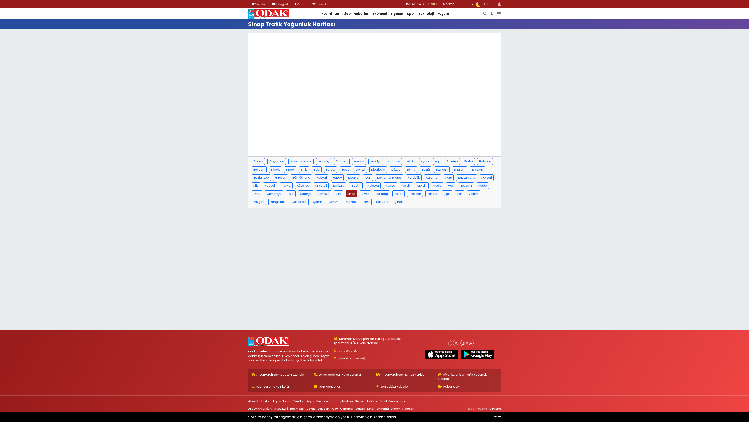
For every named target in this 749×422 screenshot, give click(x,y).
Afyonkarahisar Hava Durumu (340, 374)
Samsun (323, 194)
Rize (291, 194)
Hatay (337, 177)
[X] (456, 343)
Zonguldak (277, 202)
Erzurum (459, 169)
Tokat (398, 194)
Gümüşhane (301, 177)
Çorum (333, 202)
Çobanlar (346, 409)
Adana (258, 161)
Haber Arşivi (451, 386)
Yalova (473, 194)
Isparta (353, 177)
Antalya (375, 161)
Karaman (432, 177)
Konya (286, 185)
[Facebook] (449, 343)
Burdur (330, 169)
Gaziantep (261, 177)
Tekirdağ (381, 194)
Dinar (370, 409)
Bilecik (275, 169)
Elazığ (426, 169)
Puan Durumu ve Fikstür (272, 386)
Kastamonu (466, 177)
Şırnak (399, 202)
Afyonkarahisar (301, 161)
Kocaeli (270, 185)
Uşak (447, 194)
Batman (485, 161)
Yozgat (258, 202)
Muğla (437, 185)
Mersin (422, 185)
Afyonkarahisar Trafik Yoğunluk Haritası (462, 376)
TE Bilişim (494, 409)
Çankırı (317, 202)
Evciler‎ (395, 409)
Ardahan (394, 161)
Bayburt (259, 169)
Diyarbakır (378, 169)
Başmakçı (297, 409)
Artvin (410, 161)
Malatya (373, 185)
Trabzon (415, 194)
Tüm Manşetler (329, 386)
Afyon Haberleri (355, 13)
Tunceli (432, 194)
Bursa (346, 169)
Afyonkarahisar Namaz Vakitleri (404, 374)
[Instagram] (463, 343)
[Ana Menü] (499, 13)
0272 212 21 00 (348, 351)
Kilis (255, 185)
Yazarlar (260, 4)
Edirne (411, 169)
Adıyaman (276, 161)
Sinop (351, 194)
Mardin (406, 185)
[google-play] (478, 354)
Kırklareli (321, 185)
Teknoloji (426, 13)
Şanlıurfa (382, 202)
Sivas (365, 194)
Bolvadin (324, 409)
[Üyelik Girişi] (497, 4)
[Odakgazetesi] (268, 13)
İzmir (366, 202)
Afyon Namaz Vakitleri (288, 401)
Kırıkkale (338, 185)
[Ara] (485, 13)
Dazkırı (360, 409)
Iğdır (368, 177)
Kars (448, 177)
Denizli (360, 169)
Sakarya (305, 194)
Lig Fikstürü (345, 401)
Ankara (359, 161)
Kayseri (486, 177)
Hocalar (408, 409)
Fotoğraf (281, 4)
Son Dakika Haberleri (394, 386)
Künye (359, 401)
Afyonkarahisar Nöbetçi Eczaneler (280, 374)
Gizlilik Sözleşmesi (392, 401)
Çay (335, 409)
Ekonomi (380, 13)
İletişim (372, 401)
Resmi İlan (322, 4)
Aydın (425, 161)
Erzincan (442, 169)
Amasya (342, 161)
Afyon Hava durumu (321, 401)
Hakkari (322, 177)
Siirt (338, 194)
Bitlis (304, 169)
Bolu (317, 169)
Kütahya (303, 185)
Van (459, 194)
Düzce (395, 169)
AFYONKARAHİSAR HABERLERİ (268, 409)
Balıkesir (452, 161)
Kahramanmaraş (389, 177)
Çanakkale (299, 202)
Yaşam (443, 13)
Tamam (496, 416)
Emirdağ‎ (383, 409)
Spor (411, 13)
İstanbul (351, 202)
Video (301, 4)
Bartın (468, 161)
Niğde (482, 185)
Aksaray (323, 161)
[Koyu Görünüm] (492, 13)
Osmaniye (274, 194)
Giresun (280, 177)
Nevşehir (466, 185)
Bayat (311, 409)
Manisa (390, 185)
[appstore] (441, 354)
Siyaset (397, 13)
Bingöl (290, 169)
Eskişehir (477, 169)
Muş (450, 185)
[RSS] (470, 343)
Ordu (256, 194)
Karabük (414, 177)
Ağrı (437, 161)
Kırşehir (356, 185)
